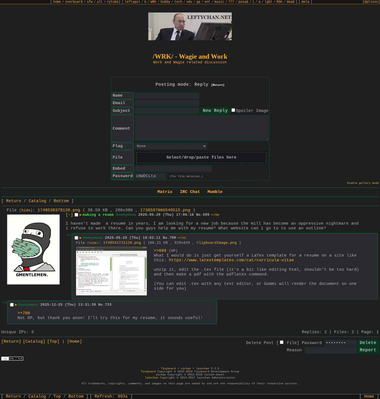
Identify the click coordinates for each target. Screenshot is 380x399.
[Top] (53, 341)
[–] (69, 215)
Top (57, 396)
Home (369, 396)
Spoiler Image (252, 111)
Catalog (37, 201)
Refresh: (111, 396)
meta (305, 2)
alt (100, 2)
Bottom (61, 201)
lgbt (268, 2)
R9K (279, 2)
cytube (113, 2)
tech (178, 2)
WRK (153, 2)
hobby (165, 2)
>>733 (181, 238)
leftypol (132, 2)
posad (243, 2)
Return (13, 201)
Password (312, 343)
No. (199, 215)
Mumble (215, 192)
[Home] (74, 341)
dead (290, 2)
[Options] (371, 2)
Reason (294, 350)
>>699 (160, 251)
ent (207, 2)
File (292, 343)
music (219, 2)
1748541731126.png (122, 243)
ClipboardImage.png (217, 243)
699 (206, 215)
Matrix (164, 192)
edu (189, 2)
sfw (90, 2)
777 (231, 2)
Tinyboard (168, 368)
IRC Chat (190, 192)
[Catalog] (34, 341)
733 (108, 305)
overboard (74, 2)
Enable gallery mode (363, 183)
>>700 (215, 215)
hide (25, 210)
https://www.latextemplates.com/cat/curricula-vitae (231, 260)
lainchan (202, 368)
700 (172, 238)
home (57, 2)
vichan (186, 368)
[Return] (217, 85)
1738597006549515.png (165, 210)
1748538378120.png (59, 210)
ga (198, 2)
